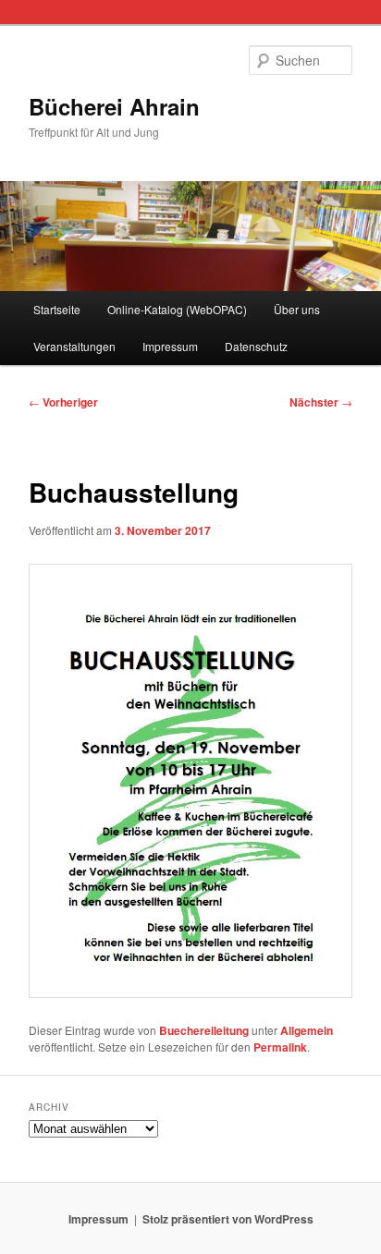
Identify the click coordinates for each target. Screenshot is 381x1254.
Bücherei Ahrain (114, 106)
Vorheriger (63, 402)
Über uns (297, 309)
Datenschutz (256, 346)
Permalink (280, 1047)
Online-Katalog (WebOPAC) (177, 309)
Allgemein (306, 1030)
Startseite (56, 309)
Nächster (320, 402)
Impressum (170, 346)
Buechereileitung (204, 1030)
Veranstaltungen (74, 346)
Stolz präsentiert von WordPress (227, 1219)
